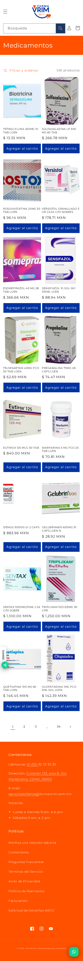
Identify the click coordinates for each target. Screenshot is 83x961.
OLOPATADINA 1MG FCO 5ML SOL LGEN (59, 688)
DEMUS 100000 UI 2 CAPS (21, 527)
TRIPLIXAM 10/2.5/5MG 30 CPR (59, 608)
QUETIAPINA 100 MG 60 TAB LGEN (19, 688)
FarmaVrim (31, 948)
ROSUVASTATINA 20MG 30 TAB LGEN (21, 210)
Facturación (18, 901)
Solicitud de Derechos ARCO (31, 910)
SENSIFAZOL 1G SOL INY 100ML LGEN (59, 290)
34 (59, 726)
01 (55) (32, 764)
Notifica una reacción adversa (32, 843)
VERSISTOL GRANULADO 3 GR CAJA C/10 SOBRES (60, 210)
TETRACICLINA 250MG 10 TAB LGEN (20, 130)
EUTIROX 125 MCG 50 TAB (21, 447)
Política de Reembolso (27, 891)
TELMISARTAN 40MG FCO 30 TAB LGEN (21, 369)
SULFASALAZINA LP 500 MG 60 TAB (59, 130)
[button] (5, 11)
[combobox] (34, 28)
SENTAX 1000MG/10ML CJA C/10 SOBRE (21, 608)
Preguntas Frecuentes (26, 862)
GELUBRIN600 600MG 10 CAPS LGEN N (59, 529)
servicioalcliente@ (24, 794)
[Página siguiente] (70, 726)
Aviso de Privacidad (24, 881)
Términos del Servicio (26, 872)
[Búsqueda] (60, 28)
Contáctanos (19, 852)
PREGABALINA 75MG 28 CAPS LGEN (59, 369)
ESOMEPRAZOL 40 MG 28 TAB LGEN (21, 290)
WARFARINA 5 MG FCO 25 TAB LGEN (60, 449)
